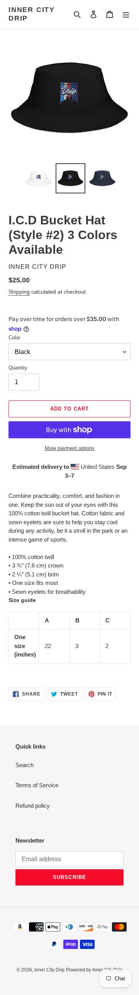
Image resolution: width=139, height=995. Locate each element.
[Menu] (126, 14)
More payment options (70, 448)
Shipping (19, 292)
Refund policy (32, 805)
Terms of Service (36, 785)
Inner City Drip (31, 14)
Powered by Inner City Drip (94, 970)
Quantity (17, 368)
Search (24, 765)
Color (14, 337)
